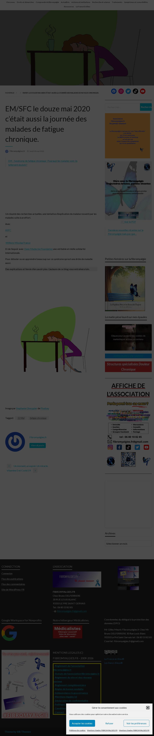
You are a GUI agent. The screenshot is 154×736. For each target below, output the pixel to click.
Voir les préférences (136, 723)
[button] (147, 707)
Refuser (109, 723)
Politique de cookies (77, 730)
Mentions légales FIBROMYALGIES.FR (102, 730)
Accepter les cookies (82, 723)
